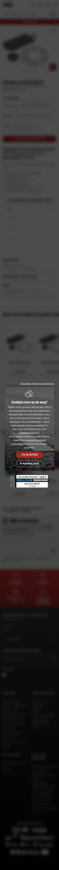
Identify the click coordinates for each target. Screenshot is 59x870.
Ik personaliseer (29, 463)
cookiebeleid (26, 432)
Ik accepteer (30, 454)
